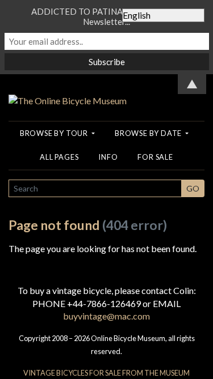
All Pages (59, 156)
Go (192, 188)
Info (108, 156)
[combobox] (95, 188)
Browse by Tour (55, 133)
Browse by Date (149, 133)
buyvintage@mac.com (106, 315)
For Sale (155, 156)
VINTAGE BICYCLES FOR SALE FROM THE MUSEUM (106, 372)
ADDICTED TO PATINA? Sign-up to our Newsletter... (106, 16)
